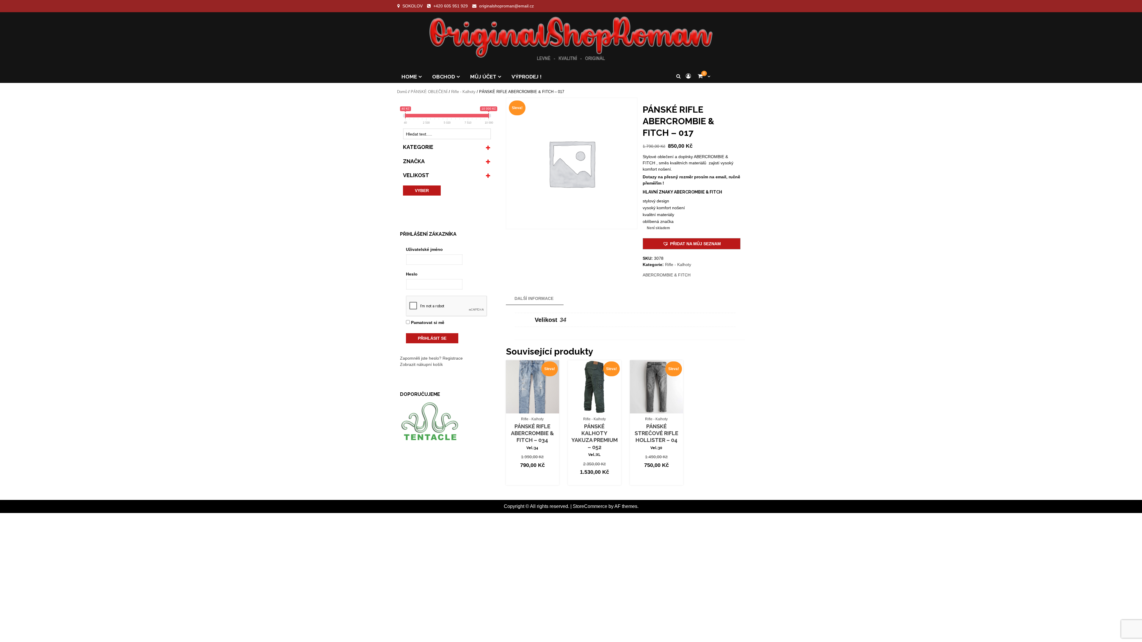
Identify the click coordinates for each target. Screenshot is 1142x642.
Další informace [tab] (533, 298)
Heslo (412, 274)
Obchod (443, 77)
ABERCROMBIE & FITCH (667, 275)
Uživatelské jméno (424, 249)
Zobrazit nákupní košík (421, 364)
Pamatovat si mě (427, 322)
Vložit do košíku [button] (535, 408)
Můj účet (483, 77)
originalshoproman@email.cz (506, 6)
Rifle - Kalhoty (463, 91)
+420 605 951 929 (450, 6)
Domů (402, 91)
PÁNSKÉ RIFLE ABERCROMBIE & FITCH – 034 (532, 433)
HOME (409, 77)
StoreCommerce (590, 506)
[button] (692, 243)
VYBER (422, 190)
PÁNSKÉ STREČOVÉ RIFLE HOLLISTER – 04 (656, 433)
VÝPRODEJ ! (527, 77)
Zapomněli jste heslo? (420, 358)
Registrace (453, 358)
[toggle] (488, 147)
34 (563, 320)
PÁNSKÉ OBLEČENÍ (429, 91)
